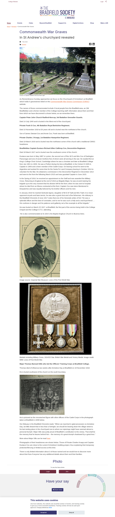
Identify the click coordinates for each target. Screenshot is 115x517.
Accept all (44, 512)
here (48, 438)
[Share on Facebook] (90, 44)
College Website (13, 1)
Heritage (14, 26)
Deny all (71, 512)
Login (102, 1)
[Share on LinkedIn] (93, 44)
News (8, 26)
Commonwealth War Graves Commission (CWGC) (69, 102)
